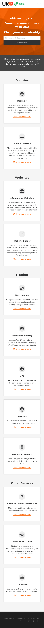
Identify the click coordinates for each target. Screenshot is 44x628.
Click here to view (23, 117)
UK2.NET (20, 618)
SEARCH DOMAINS (22, 43)
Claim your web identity (17, 64)
